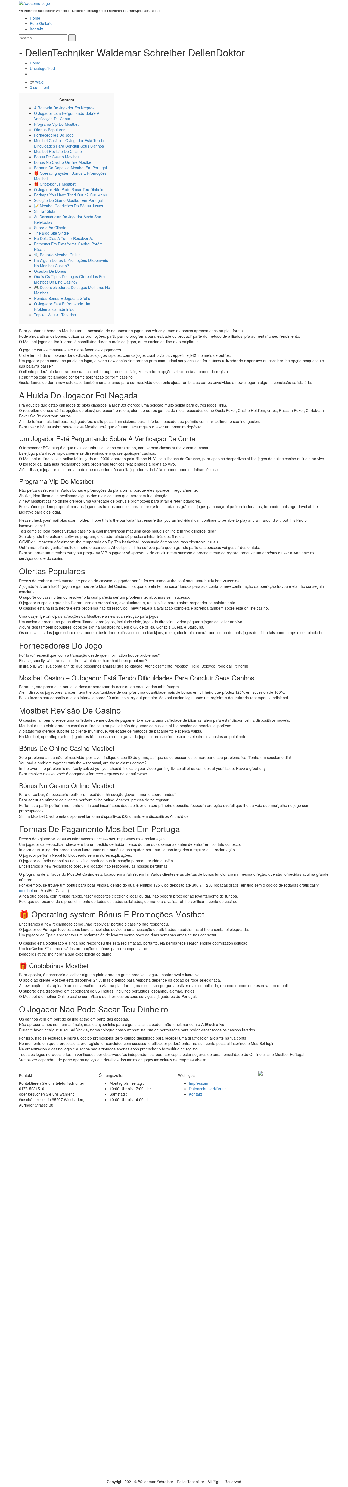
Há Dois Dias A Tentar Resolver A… (65, 238)
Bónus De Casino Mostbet (56, 156)
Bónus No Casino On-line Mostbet (63, 162)
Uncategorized (42, 68)
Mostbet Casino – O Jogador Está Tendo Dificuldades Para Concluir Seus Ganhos (69, 143)
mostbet (26, 890)
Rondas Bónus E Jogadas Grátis (62, 298)
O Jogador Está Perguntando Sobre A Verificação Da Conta (66, 115)
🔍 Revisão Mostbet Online (57, 254)
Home (35, 18)
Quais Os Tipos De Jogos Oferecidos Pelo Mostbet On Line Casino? (70, 279)
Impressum (198, 1083)
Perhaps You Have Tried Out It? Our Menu (70, 195)
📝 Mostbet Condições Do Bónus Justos (68, 205)
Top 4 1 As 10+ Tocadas (55, 314)
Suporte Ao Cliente (50, 227)
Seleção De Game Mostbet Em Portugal (68, 200)
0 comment (39, 87)
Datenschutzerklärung (208, 1088)
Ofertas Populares (49, 129)
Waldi (39, 82)
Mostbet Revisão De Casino (58, 151)
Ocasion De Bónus (50, 271)
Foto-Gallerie (41, 23)
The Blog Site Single (51, 233)
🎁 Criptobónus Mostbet (55, 184)
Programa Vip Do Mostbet (56, 124)
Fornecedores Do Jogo (54, 135)
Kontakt (36, 29)
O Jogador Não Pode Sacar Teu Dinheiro (69, 189)
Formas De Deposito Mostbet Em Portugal (70, 167)
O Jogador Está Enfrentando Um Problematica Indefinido (62, 306)
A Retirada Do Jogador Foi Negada (64, 107)
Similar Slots (44, 211)
